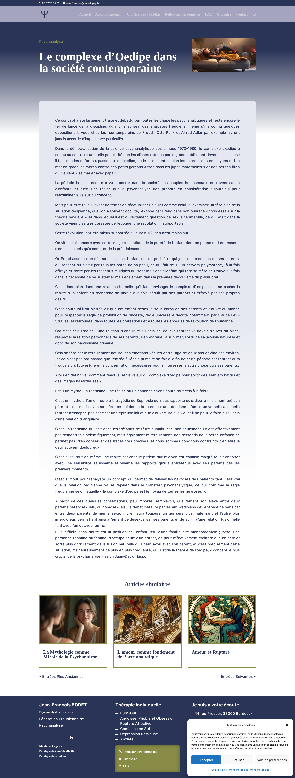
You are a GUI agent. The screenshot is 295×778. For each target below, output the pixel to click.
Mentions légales (238, 769)
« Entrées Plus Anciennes (61, 676)
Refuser (238, 760)
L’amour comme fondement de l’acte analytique (146, 654)
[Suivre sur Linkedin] (71, 738)
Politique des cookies (52, 756)
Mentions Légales (50, 746)
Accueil (85, 15)
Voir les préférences (272, 760)
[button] (287, 725)
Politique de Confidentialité (56, 751)
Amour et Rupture (211, 652)
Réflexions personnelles (183, 15)
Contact (242, 15)
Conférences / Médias (143, 15)
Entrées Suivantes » (238, 676)
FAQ (208, 15)
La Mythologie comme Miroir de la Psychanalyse (70, 654)
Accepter (206, 760)
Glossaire (224, 15)
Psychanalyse (51, 41)
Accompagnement (109, 15)
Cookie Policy (219, 769)
